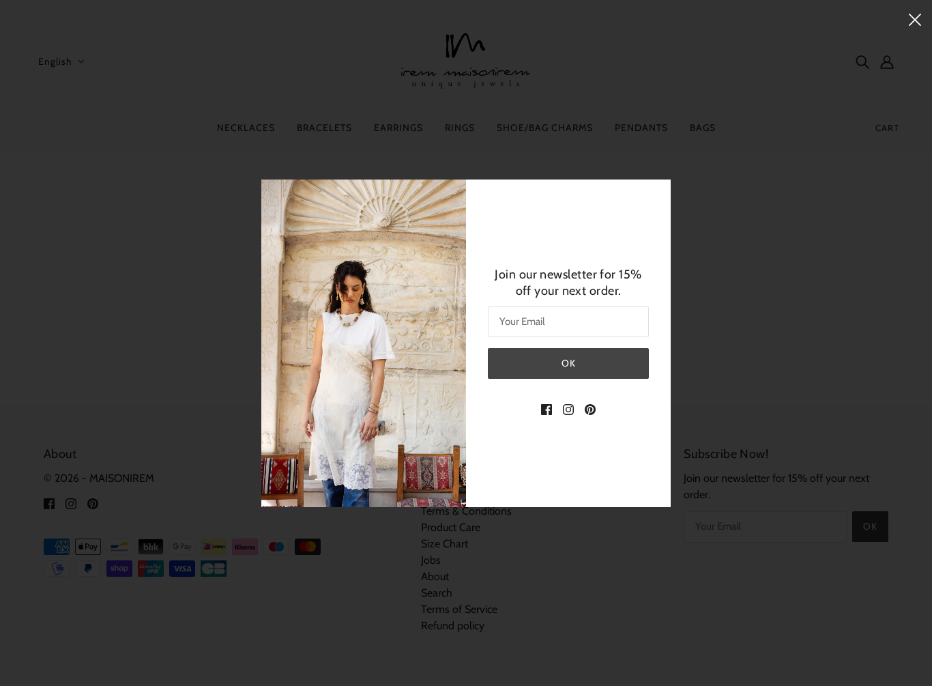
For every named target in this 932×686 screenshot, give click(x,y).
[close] (915, 18)
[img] (546, 409)
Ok (569, 363)
